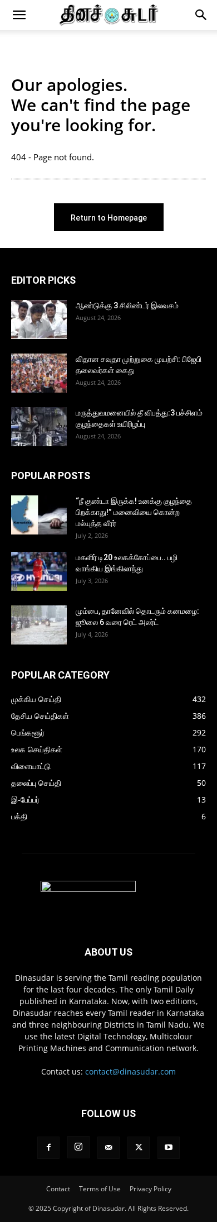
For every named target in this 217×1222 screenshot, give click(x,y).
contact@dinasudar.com (130, 1071)
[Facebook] (48, 1148)
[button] (19, 15)
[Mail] (108, 1148)
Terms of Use (100, 1189)
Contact (58, 1189)
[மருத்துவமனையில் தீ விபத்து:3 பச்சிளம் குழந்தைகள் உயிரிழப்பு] (39, 426)
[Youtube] (168, 1148)
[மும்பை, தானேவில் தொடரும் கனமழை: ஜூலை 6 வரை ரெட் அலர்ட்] (39, 625)
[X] (138, 1148)
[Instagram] (78, 1147)
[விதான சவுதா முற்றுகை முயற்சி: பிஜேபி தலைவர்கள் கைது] (39, 373)
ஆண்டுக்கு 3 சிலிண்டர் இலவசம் (127, 305)
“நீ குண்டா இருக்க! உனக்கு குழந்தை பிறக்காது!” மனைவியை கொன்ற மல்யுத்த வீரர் (134, 512)
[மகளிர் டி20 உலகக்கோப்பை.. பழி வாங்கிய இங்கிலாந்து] (39, 571)
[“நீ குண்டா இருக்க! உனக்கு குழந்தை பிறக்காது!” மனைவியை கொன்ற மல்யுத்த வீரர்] (39, 514)
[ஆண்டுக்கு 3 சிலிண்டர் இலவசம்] (39, 319)
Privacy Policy (150, 1189)
